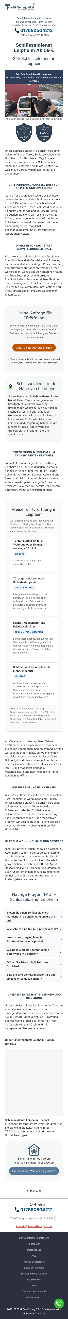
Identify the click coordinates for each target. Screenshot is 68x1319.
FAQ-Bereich (34, 1279)
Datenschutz (34, 1249)
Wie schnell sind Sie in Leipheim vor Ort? (32, 929)
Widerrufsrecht (34, 1297)
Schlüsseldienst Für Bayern (34, 1237)
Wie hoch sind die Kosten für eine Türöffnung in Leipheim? (28, 951)
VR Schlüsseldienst (34, 1261)
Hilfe (34, 1285)
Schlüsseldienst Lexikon (34, 1273)
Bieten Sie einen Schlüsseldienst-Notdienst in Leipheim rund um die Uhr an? (31, 916)
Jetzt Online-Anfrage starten (34, 347)
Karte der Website (34, 1267)
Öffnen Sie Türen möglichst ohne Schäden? (27, 964)
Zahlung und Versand (34, 1291)
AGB (34, 1255)
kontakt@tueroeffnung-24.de (34, 1226)
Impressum (34, 1190)
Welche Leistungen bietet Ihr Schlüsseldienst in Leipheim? (25, 939)
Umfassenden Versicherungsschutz (34, 1171)
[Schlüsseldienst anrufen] (59, 1303)
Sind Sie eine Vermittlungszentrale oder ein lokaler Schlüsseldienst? (31, 976)
